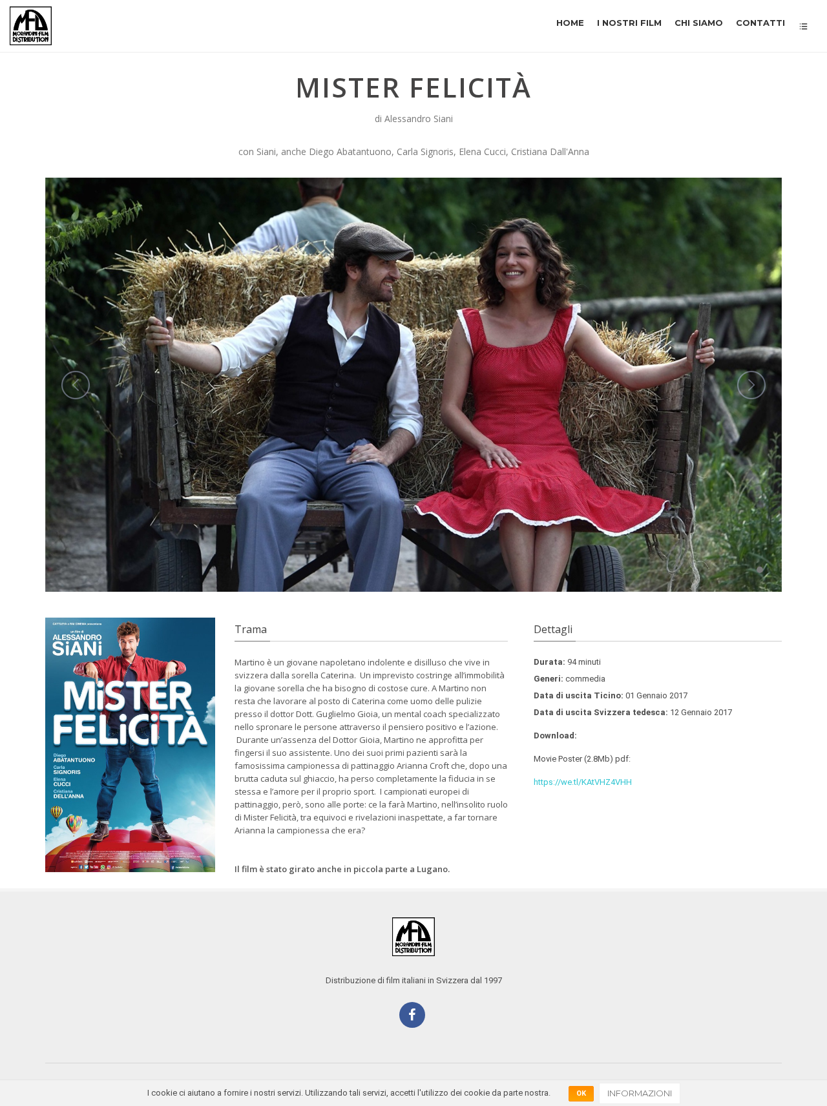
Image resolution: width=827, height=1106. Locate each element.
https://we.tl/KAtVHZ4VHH (583, 782)
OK (581, 1093)
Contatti (760, 22)
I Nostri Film (629, 22)
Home (570, 22)
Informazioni (639, 1093)
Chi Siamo (699, 22)
